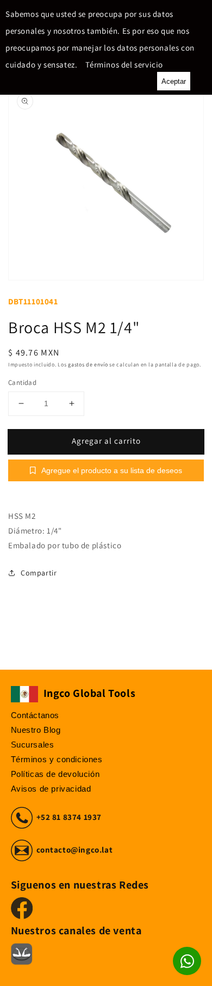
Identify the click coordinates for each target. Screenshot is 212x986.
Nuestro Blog (36, 729)
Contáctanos (35, 715)
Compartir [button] (39, 573)
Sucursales (32, 744)
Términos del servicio (124, 64)
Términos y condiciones (57, 759)
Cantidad (22, 382)
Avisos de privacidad (51, 788)
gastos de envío (88, 364)
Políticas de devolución (55, 774)
